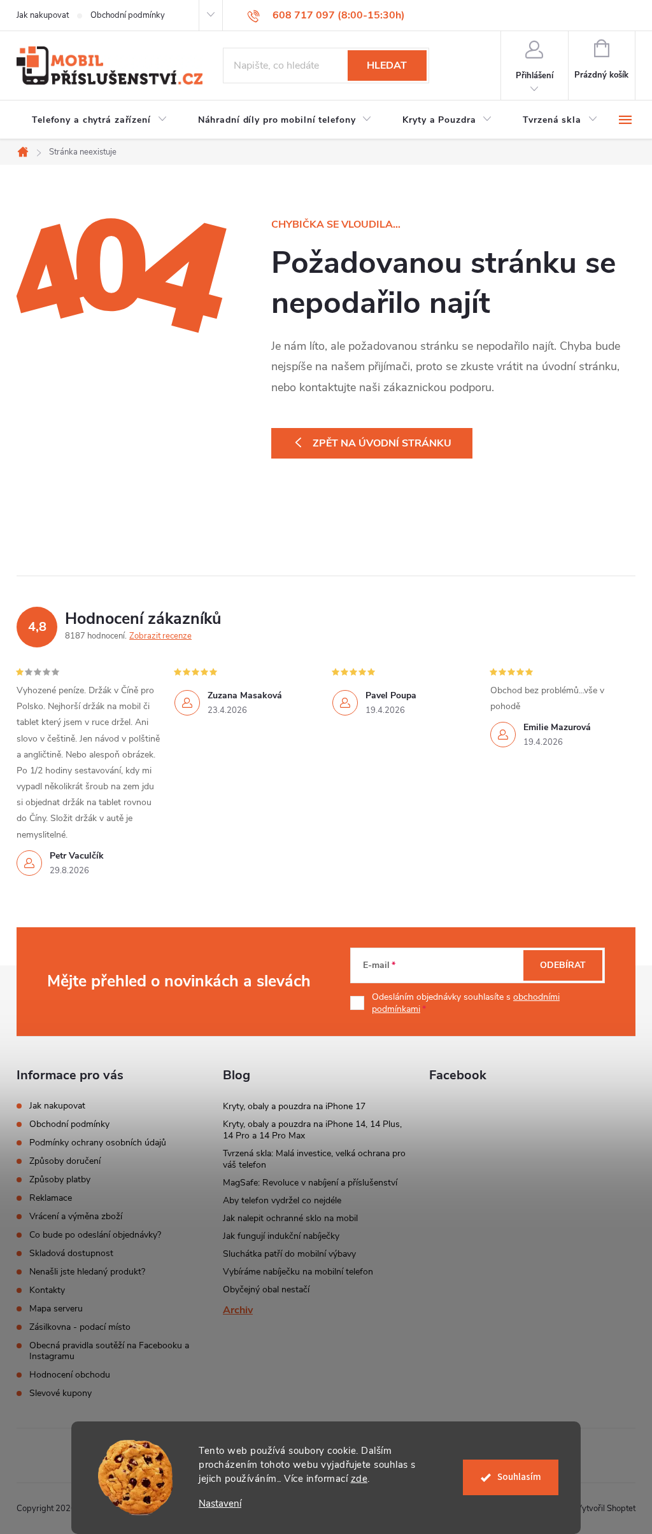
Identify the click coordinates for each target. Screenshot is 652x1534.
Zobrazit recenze (160, 636)
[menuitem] (100, 120)
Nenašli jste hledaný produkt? (87, 1272)
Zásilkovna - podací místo (80, 1327)
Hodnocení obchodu (69, 1375)
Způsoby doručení (65, 1161)
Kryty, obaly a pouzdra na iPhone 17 (294, 1106)
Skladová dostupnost (71, 1253)
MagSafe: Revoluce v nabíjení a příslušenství (310, 1183)
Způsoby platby (59, 1179)
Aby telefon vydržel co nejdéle (282, 1200)
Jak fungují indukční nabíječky (281, 1236)
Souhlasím (519, 1477)
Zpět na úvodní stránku (382, 443)
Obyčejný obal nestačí (266, 1289)
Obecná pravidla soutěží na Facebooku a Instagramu (109, 1350)
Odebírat (563, 965)
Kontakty (47, 1290)
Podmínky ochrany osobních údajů (97, 1143)
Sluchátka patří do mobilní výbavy (289, 1254)
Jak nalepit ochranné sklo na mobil (290, 1218)
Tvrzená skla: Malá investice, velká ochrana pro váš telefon (314, 1159)
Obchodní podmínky (127, 15)
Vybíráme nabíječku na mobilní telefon (298, 1272)
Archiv (238, 1310)
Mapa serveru (56, 1309)
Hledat (387, 66)
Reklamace (50, 1198)
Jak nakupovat (43, 15)
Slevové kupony (60, 1393)
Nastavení (220, 1504)
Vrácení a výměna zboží (75, 1216)
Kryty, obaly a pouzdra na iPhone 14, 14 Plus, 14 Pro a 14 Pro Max (312, 1130)
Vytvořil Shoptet (605, 1508)
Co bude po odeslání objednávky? (95, 1235)
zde (359, 1478)
